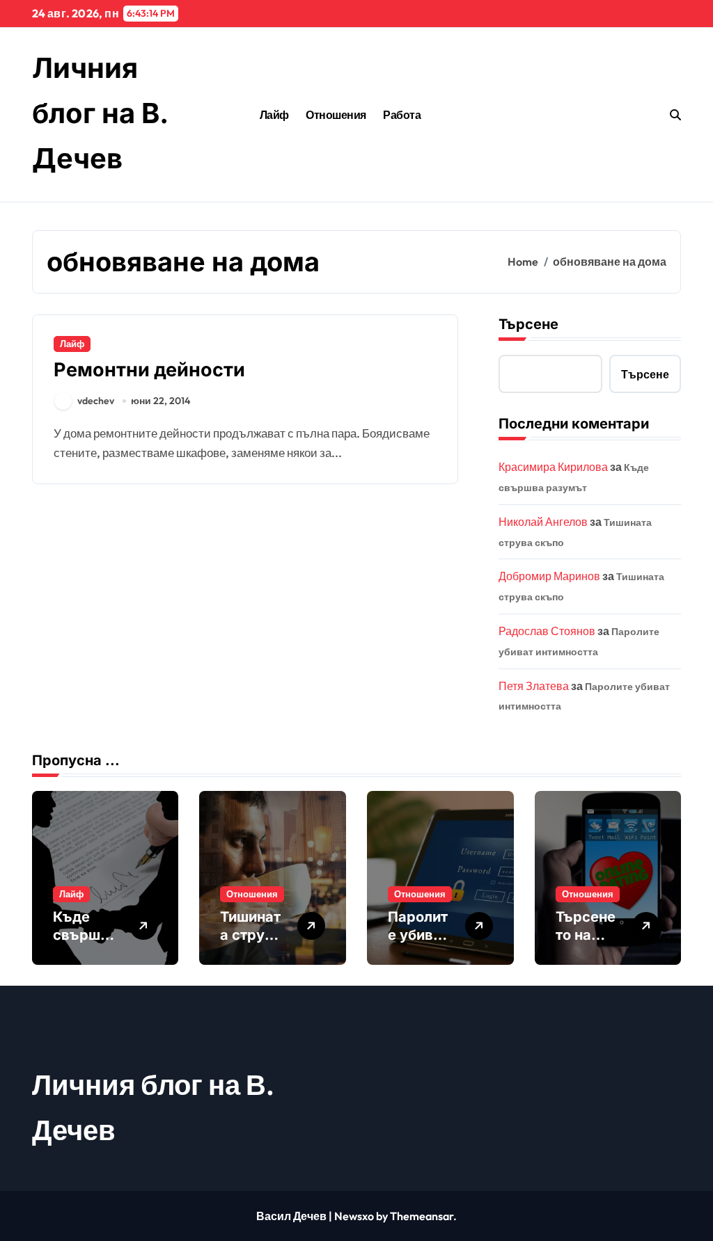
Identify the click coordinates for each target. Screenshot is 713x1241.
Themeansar (421, 1216)
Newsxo (354, 1216)
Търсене (528, 324)
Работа (402, 115)
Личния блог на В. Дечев (100, 113)
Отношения (336, 115)
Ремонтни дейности (149, 369)
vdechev (95, 400)
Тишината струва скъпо (250, 934)
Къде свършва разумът (85, 934)
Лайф (274, 115)
